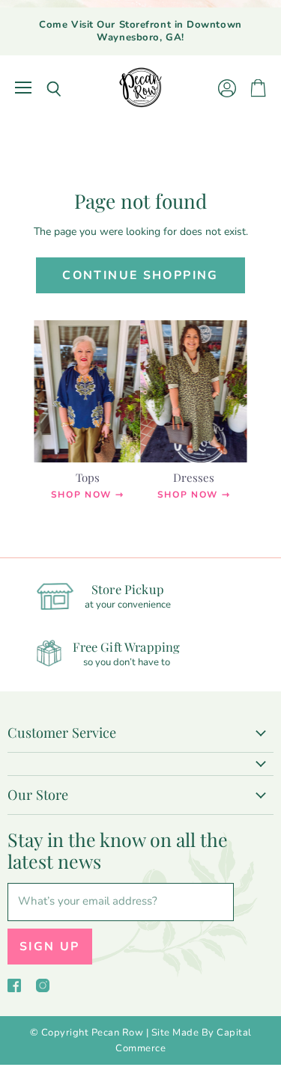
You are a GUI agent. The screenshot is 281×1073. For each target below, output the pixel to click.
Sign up (49, 946)
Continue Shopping (140, 275)
